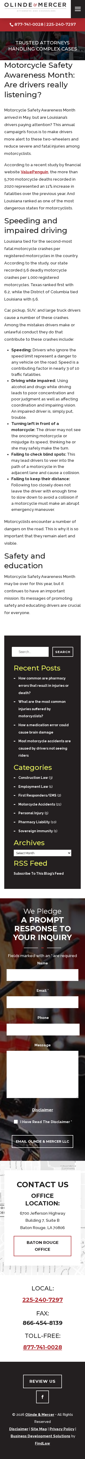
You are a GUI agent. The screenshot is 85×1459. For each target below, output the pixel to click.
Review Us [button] (42, 1381)
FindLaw (42, 1443)
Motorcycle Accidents (36, 804)
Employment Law (33, 787)
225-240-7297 (61, 24)
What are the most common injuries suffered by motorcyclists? (42, 709)
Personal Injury (31, 813)
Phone (43, 1018)
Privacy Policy (62, 1429)
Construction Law (33, 778)
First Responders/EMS (37, 795)
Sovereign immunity (35, 831)
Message (42, 1045)
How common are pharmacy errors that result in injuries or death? (43, 685)
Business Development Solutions (40, 1436)
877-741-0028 (28, 24)
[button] (78, 10)
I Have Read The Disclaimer (46, 1122)
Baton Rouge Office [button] (43, 1246)
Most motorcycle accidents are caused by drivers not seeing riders (44, 748)
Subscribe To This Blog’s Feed (39, 873)
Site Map (39, 1429)
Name (42, 963)
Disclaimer (42, 1109)
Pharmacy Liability (34, 822)
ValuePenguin (34, 172)
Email (43, 990)
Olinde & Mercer (39, 1414)
